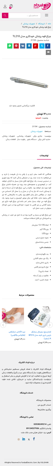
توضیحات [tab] (44, 156)
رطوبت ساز (21, 139)
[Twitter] (29, 439)
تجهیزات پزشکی (37, 131)
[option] (39, 324)
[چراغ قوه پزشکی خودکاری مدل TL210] (47, 46)
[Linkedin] (24, 439)
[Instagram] (18, 440)
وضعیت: (45, 118)
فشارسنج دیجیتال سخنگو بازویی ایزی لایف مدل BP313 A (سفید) (40, 335)
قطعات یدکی (11, 139)
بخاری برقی (37, 136)
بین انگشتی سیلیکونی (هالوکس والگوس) (17, 333)
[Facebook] (34, 439)
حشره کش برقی (44, 139)
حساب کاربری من (44, 405)
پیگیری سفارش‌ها (44, 409)
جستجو (5, 15)
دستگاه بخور (32, 139)
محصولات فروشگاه (43, 400)
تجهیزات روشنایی (24, 136)
